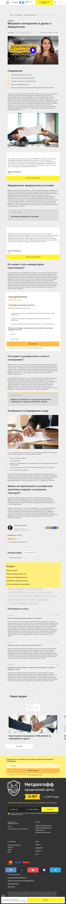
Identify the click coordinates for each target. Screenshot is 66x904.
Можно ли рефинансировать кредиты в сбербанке (25, 618)
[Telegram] (52, 528)
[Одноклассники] (50, 528)
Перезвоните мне (33, 344)
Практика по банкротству (14, 845)
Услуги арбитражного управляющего (18, 584)
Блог (37, 854)
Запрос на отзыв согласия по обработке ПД (21, 880)
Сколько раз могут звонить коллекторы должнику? (25, 645)
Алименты (11, 589)
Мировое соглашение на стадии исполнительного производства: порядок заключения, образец (31, 400)
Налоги (47, 596)
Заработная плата (41, 592)
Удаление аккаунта (13, 883)
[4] (16, 538)
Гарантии (10, 847)
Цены (37, 841)
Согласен (46, 900)
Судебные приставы (33, 603)
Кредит (18, 596)
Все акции (19, 746)
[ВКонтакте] (47, 528)
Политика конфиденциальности (17, 877)
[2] (11, 538)
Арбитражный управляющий (42, 832)
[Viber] (55, 528)
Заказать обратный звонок (44, 2)
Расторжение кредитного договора (25, 216)
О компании (12, 841)
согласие (27, 813)
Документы (39, 848)
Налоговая (53, 596)
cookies (24, 900)
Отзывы (10, 849)
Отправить (50, 809)
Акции (9, 851)
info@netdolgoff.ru (12, 829)
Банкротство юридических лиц (16, 577)
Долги (27, 592)
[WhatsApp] (57, 528)
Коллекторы (11, 596)
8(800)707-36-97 (29, 2)
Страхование (12, 603)
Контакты (38, 851)
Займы (32, 592)
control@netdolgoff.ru (22, 829)
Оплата (37, 844)
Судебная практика (21, 603)
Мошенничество (39, 596)
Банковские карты (20, 589)
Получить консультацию (33, 178)
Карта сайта (11, 886)
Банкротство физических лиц (24, 32)
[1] (9, 538)
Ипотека (50, 592)
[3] (13, 538)
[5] (18, 538)
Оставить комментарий (29, 552)
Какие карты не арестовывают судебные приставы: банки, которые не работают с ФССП (31, 668)
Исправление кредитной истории (17, 580)
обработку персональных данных (36, 347)
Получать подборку (33, 770)
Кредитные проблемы (27, 596)
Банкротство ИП (11, 570)
